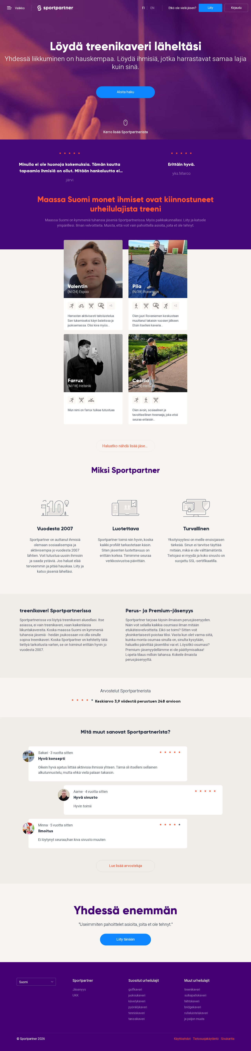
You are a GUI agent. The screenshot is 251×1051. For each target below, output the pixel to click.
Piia (136, 286)
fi (143, 8)
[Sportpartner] (55, 8)
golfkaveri (135, 989)
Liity (210, 7)
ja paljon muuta (194, 1019)
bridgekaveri (192, 1007)
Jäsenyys (79, 989)
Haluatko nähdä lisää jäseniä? (127, 446)
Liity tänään (125, 939)
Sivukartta (227, 1038)
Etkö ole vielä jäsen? (182, 8)
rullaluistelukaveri (196, 1013)
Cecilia (140, 380)
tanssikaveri (136, 1019)
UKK (75, 995)
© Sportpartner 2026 (31, 1039)
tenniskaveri (136, 1013)
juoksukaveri (136, 995)
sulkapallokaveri (195, 995)
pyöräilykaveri (137, 1007)
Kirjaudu (236, 7)
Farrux (75, 380)
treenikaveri (192, 989)
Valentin (77, 286)
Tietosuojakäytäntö (206, 1038)
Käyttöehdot (182, 1038)
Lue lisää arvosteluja (125, 866)
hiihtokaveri (191, 1001)
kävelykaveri (136, 1001)
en (152, 8)
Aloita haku (125, 92)
